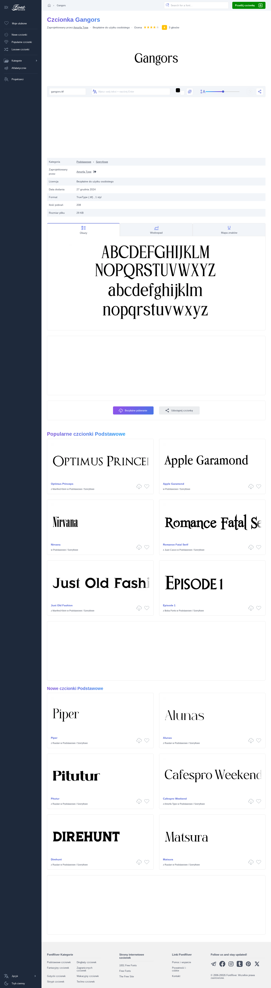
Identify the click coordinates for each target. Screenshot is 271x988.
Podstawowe (84, 161)
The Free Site (126, 976)
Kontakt (176, 976)
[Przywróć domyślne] (250, 91)
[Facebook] (222, 966)
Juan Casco (171, 550)
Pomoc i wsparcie (181, 962)
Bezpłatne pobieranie (136, 410)
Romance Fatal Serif (175, 544)
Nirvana (55, 544)
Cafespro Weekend (175, 798)
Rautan (56, 743)
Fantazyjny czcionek (58, 967)
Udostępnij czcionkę (182, 410)
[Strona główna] (49, 5)
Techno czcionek (86, 981)
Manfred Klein (60, 489)
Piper (54, 737)
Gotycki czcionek (56, 976)
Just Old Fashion (62, 605)
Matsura (168, 859)
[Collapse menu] (6, 8)
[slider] (223, 91)
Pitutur (55, 798)
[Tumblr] (240, 966)
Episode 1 (169, 605)
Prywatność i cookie (179, 969)
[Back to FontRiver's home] (17, 8)
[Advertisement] (156, 128)
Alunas (167, 737)
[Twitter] (257, 966)
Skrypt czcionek (55, 981)
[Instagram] (231, 966)
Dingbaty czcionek (86, 962)
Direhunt (56, 859)
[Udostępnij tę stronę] (259, 91)
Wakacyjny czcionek (88, 976)
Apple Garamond (173, 483)
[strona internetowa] (93, 171)
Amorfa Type (80, 27)
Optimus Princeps (62, 483)
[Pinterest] (248, 966)
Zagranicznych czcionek (84, 969)
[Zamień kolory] (189, 91)
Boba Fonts (170, 610)
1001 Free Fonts (128, 965)
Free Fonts (125, 971)
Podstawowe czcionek (59, 962)
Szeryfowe (102, 161)
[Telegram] (214, 966)
